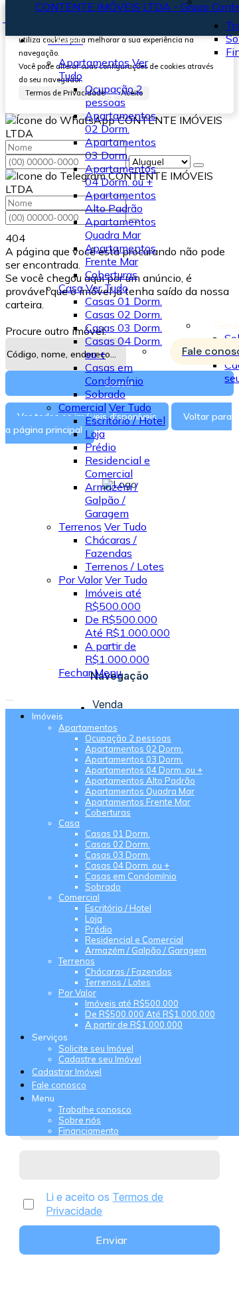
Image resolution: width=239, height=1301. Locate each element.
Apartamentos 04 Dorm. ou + (120, 175)
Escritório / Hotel (125, 420)
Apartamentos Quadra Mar (120, 228)
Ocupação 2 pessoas (114, 95)
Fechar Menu (89, 672)
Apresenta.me (39, 1289)
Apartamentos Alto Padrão (120, 201)
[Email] (119, 664)
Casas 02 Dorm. (123, 314)
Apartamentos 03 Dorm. (120, 148)
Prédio (100, 447)
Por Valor (80, 579)
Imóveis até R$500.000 (113, 599)
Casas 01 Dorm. (123, 301)
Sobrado (105, 394)
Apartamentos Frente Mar (120, 254)
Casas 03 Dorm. (123, 327)
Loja (95, 433)
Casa (70, 287)
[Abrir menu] (9, 696)
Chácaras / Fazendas (111, 546)
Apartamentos (93, 62)
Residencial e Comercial (117, 467)
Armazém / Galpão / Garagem (111, 500)
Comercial (82, 407)
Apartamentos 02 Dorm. (120, 122)
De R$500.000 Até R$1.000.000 (127, 626)
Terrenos (80, 526)
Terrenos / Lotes (124, 566)
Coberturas (111, 274)
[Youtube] (119, 652)
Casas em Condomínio (114, 374)
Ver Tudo (107, 287)
